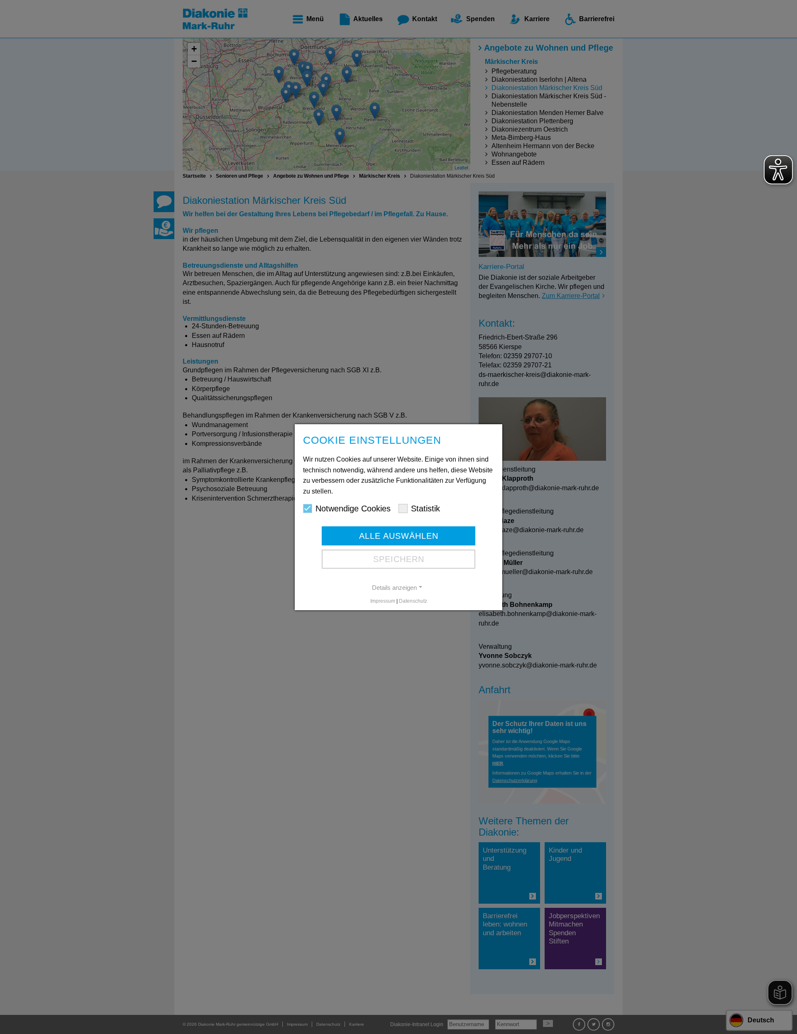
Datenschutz (413, 601)
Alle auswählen (398, 535)
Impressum (382, 601)
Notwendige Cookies (353, 508)
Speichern (398, 559)
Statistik (425, 508)
